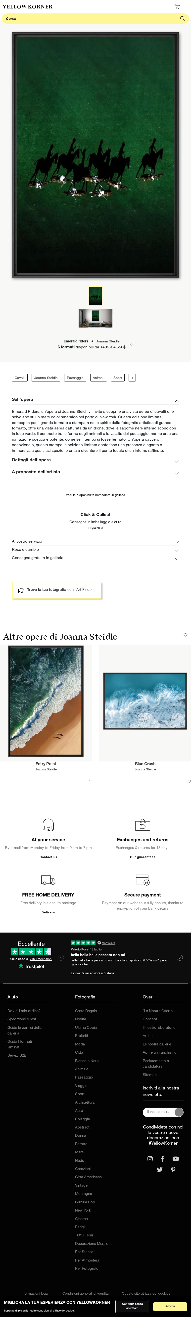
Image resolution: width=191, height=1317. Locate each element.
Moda (80, 1044)
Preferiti (81, 1036)
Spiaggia (82, 1119)
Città (79, 1053)
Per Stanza (84, 1252)
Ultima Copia (86, 1028)
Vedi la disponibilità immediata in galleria (95, 495)
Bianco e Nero (87, 1061)
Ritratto (81, 1144)
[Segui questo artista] (185, 635)
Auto (79, 1111)
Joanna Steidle (46, 378)
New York (83, 1211)
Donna (80, 1136)
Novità (80, 1019)
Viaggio (81, 1086)
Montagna (83, 1194)
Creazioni (83, 1169)
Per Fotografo (86, 1269)
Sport (117, 378)
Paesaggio (75, 378)
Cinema (81, 1219)
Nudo (79, 1161)
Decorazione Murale (91, 1244)
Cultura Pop (85, 1202)
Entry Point (46, 764)
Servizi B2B (16, 1056)
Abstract (82, 1127)
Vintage (81, 1186)
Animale (81, 1069)
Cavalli (20, 378)
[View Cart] (177, 7)
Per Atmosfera (87, 1261)
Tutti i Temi (84, 1235)
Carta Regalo (86, 1011)
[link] (27, 7)
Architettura (85, 1103)
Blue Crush (145, 764)
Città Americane (88, 1177)
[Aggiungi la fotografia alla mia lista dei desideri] (89, 781)
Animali (98, 378)
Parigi (80, 1227)
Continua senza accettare (132, 1306)
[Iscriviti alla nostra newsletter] (179, 1112)
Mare (79, 1152)
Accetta (170, 1306)
